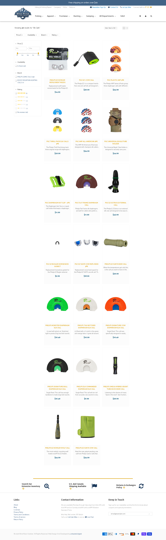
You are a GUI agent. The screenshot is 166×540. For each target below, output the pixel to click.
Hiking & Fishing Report (43, 7)
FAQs (65, 7)
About (16, 505)
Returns (72, 7)
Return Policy (18, 519)
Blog (15, 507)
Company (57, 7)
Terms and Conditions (21, 514)
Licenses (17, 509)
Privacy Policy (18, 512)
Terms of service (19, 517)
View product (57, 61)
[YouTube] (151, 7)
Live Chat (90, 517)
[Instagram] (148, 7)
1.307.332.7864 (72, 517)
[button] (124, 28)
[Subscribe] (149, 514)
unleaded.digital (76, 534)
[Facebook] (146, 7)
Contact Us (114, 7)
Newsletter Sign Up (99, 7)
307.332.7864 (126, 7)
